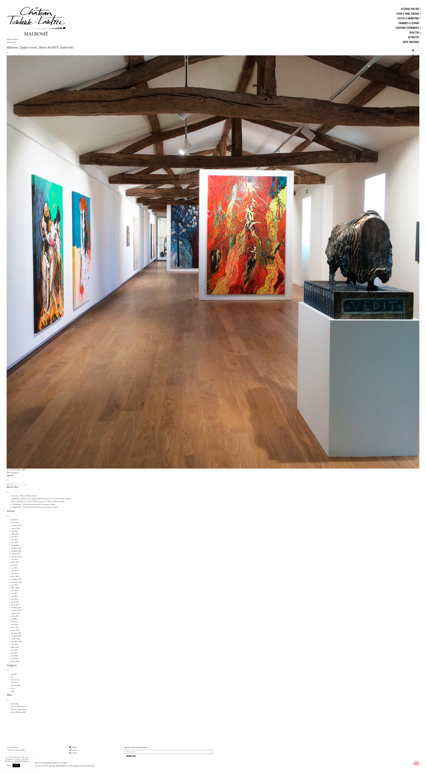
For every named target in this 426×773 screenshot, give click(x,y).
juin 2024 (14, 537)
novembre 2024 (16, 525)
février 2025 (15, 523)
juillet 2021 (15, 616)
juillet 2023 (15, 562)
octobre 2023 (15, 554)
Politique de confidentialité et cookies (48, 763)
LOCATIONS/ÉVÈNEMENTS (407, 28)
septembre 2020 (16, 642)
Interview (14, 682)
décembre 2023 (16, 548)
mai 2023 (14, 568)
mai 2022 (14, 593)
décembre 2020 (16, 633)
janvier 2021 (15, 630)
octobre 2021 (15, 613)
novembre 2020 (16, 636)
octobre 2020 (15, 639)
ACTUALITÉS (413, 37)
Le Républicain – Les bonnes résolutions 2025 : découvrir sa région (33, 504)
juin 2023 (14, 565)
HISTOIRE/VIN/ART (410, 9)
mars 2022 (14, 599)
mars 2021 (14, 625)
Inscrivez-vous (131, 756)
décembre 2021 (16, 608)
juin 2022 (14, 591)
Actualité (14, 674)
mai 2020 (14, 653)
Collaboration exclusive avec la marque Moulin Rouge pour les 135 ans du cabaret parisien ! (41, 499)
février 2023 (15, 576)
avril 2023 (14, 571)
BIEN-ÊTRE (414, 32)
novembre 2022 (16, 579)
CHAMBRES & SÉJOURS (409, 23)
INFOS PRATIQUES (411, 42)
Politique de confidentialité (14, 761)
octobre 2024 (15, 528)
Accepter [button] (16, 765)
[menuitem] (413, 50)
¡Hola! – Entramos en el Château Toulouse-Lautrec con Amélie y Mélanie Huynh (37, 501)
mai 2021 (14, 619)
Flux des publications (18, 706)
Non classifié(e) (16, 685)
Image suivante (11, 42)
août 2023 (14, 559)
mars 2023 (14, 574)
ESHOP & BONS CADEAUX (407, 13)
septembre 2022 (16, 582)
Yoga (12, 691)
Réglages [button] (26, 761)
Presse (13, 688)
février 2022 (15, 602)
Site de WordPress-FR (18, 712)
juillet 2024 (15, 534)
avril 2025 (14, 520)
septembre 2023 (16, 557)
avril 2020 (14, 656)
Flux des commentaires (18, 709)
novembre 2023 (16, 551)
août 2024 (14, 531)
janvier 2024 (15, 545)
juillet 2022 (15, 588)
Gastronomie (15, 680)
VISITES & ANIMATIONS (408, 18)
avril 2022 (14, 596)
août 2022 (14, 585)
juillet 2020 (15, 647)
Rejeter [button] (9, 765)
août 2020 (14, 644)
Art (12, 677)
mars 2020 (14, 659)
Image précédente (12, 39)
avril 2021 (14, 622)
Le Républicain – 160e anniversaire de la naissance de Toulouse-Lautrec (34, 507)
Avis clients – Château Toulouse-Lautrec (24, 496)
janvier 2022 (15, 605)
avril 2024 (14, 540)
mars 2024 (14, 542)
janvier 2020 (15, 661)
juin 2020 (14, 650)
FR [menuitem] (413, 50)
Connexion (14, 704)
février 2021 (15, 627)
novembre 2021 (16, 610)
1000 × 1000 (20, 470)
